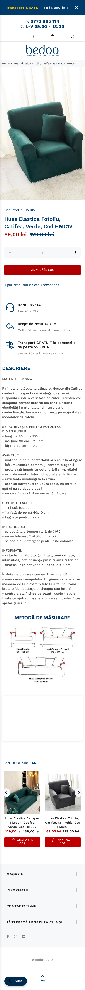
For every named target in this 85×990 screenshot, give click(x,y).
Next (79, 792)
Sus (42, 980)
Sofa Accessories (45, 285)
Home (6, 63)
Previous (6, 792)
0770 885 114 (45, 21)
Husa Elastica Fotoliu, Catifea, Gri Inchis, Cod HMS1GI (62, 822)
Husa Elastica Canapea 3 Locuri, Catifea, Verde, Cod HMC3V (22, 822)
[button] (15, 981)
